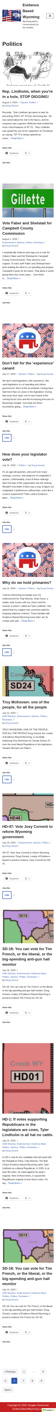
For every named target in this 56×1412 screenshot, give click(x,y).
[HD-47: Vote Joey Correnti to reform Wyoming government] (28, 807)
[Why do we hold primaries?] (28, 560)
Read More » (17, 138)
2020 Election (9, 716)
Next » (8, 1390)
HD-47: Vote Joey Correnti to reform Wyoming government (27, 831)
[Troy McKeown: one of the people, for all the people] (28, 681)
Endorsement (9, 242)
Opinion (24, 102)
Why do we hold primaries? (26, 582)
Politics (32, 102)
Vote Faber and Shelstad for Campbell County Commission (27, 228)
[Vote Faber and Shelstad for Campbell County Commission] (28, 200)
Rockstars (39, 242)
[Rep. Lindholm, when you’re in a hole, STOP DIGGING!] (28, 69)
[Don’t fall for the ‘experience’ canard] (28, 340)
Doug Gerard (11, 106)
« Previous (10, 1371)
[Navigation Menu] (50, 15)
